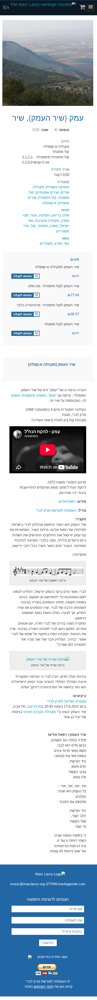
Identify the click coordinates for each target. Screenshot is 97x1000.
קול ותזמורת (47, 197)
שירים (65, 192)
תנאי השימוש (43, 986)
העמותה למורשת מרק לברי (56, 510)
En (6, 7)
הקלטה (44, 215)
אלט (66, 215)
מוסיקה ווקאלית (57, 187)
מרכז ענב (34, 706)
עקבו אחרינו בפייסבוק (52, 957)
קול (33, 226)
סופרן (54, 226)
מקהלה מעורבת (47, 221)
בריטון (56, 215)
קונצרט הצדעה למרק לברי (66, 701)
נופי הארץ (62, 243)
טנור (33, 215)
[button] (90, 8)
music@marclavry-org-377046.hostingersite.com (47, 884)
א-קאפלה (49, 203)
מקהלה (38, 187)
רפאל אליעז (67, 501)
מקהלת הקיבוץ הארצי (39, 712)
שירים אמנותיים (47, 192)
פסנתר (43, 226)
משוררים (46, 243)
